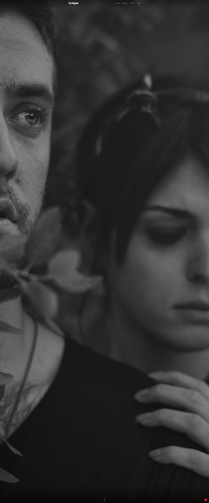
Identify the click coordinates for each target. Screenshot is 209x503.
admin (104, 288)
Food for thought (104, 276)
